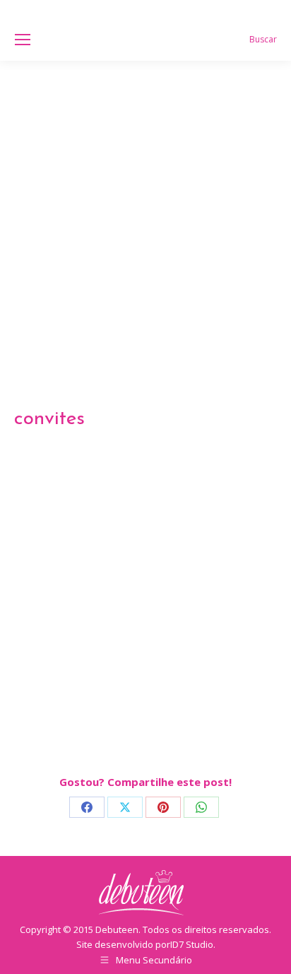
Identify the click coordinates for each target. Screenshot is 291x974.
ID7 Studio (191, 944)
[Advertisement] (145, 213)
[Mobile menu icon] (22, 39)
